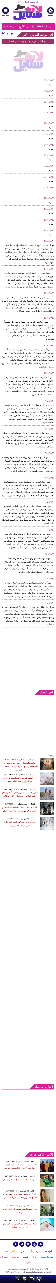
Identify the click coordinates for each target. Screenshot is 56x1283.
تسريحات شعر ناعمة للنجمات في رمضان (20, 1179)
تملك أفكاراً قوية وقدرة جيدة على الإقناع (27, 41)
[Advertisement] (28, 658)
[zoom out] (11, 33)
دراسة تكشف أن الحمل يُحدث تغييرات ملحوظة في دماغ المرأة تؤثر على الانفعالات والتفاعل (20, 766)
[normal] (7, 33)
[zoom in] (3, 33)
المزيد (51, 84)
